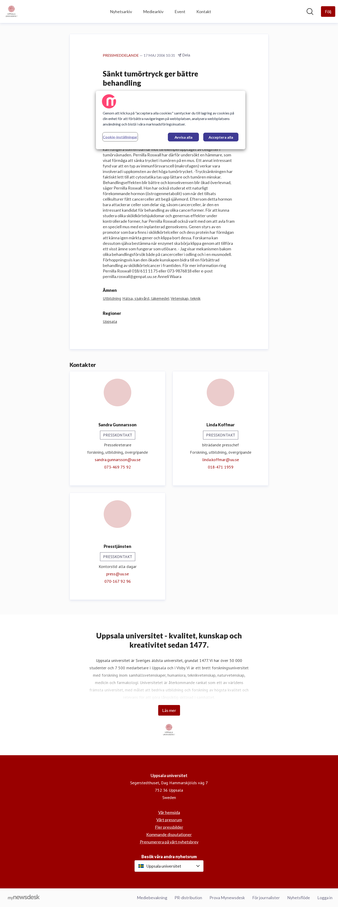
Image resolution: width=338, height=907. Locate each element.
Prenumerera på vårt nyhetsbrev (169, 841)
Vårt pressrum (169, 819)
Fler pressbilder (169, 827)
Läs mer (169, 710)
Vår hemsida (169, 812)
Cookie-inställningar (120, 137)
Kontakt (203, 11)
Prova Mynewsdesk (227, 897)
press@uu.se (117, 573)
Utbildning (112, 298)
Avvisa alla (183, 137)
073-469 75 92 (117, 467)
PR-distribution (188, 897)
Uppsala (110, 321)
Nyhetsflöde (298, 897)
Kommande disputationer (169, 834)
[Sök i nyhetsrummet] (310, 11)
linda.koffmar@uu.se (220, 459)
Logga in (324, 897)
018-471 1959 (220, 467)
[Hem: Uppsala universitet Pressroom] (11, 11)
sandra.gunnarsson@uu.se (117, 459)
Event (180, 11)
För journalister (266, 897)
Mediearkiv (153, 11)
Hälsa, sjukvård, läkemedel (145, 298)
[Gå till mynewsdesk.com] (24, 897)
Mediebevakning (152, 897)
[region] (170, 120)
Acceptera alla (221, 137)
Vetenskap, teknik (186, 298)
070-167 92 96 (117, 581)
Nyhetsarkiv (121, 11)
